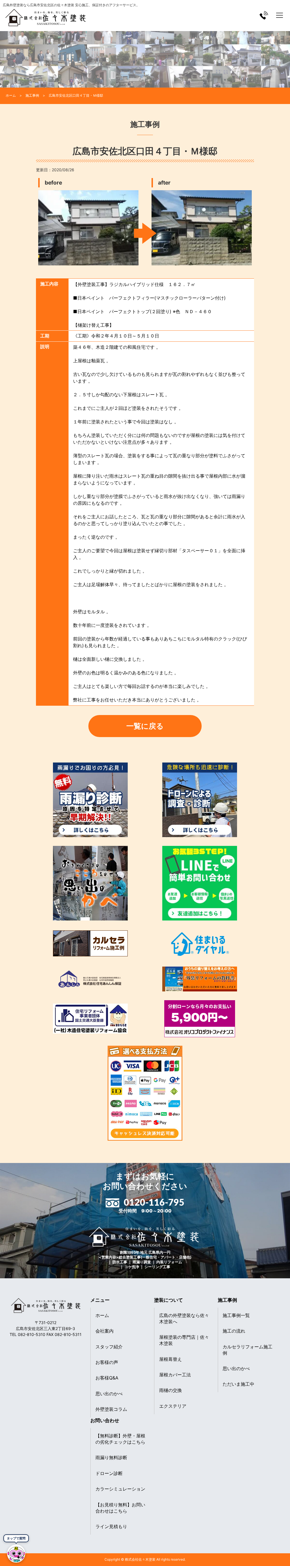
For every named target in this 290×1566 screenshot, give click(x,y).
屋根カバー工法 (175, 1374)
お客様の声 (106, 1362)
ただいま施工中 (238, 1384)
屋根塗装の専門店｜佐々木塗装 (184, 1340)
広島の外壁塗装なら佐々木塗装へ (184, 1318)
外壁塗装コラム (111, 1409)
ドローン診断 (109, 1473)
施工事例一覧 (236, 1315)
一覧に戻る (145, 726)
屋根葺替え (170, 1359)
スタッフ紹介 (109, 1347)
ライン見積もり (111, 1526)
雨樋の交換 (170, 1390)
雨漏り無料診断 (111, 1457)
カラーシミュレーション (120, 1489)
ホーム (102, 1315)
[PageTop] (271, 1559)
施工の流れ (234, 1331)
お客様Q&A (106, 1378)
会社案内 (104, 1331)
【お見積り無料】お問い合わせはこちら (120, 1508)
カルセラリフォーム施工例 (247, 1350)
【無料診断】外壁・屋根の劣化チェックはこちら (120, 1439)
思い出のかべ (109, 1393)
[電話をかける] (263, 15)
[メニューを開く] (279, 15)
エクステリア (172, 1406)
